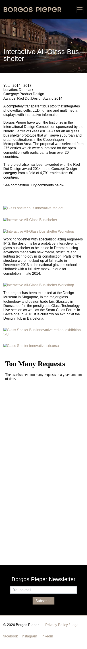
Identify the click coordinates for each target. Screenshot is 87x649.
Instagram (29, 636)
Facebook (10, 636)
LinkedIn (47, 636)
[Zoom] (43, 45)
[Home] (33, 9)
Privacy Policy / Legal (62, 625)
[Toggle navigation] (79, 9)
